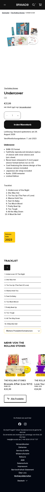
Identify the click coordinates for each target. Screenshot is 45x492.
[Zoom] (22, 34)
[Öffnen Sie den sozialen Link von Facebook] (19, 424)
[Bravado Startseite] (22, 5)
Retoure (22, 457)
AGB (22, 460)
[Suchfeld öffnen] (33, 4)
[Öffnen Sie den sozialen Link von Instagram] (25, 424)
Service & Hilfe (22, 450)
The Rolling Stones (18, 13)
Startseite (5, 13)
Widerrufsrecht (22, 454)
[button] (22, 330)
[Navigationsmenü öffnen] (5, 5)
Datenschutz (22, 463)
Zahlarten (22, 447)
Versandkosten (25, 107)
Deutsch (21, 481)
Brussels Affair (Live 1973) (18, 384)
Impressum (22, 466)
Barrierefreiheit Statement (22, 470)
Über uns (22, 473)
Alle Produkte (17, 398)
